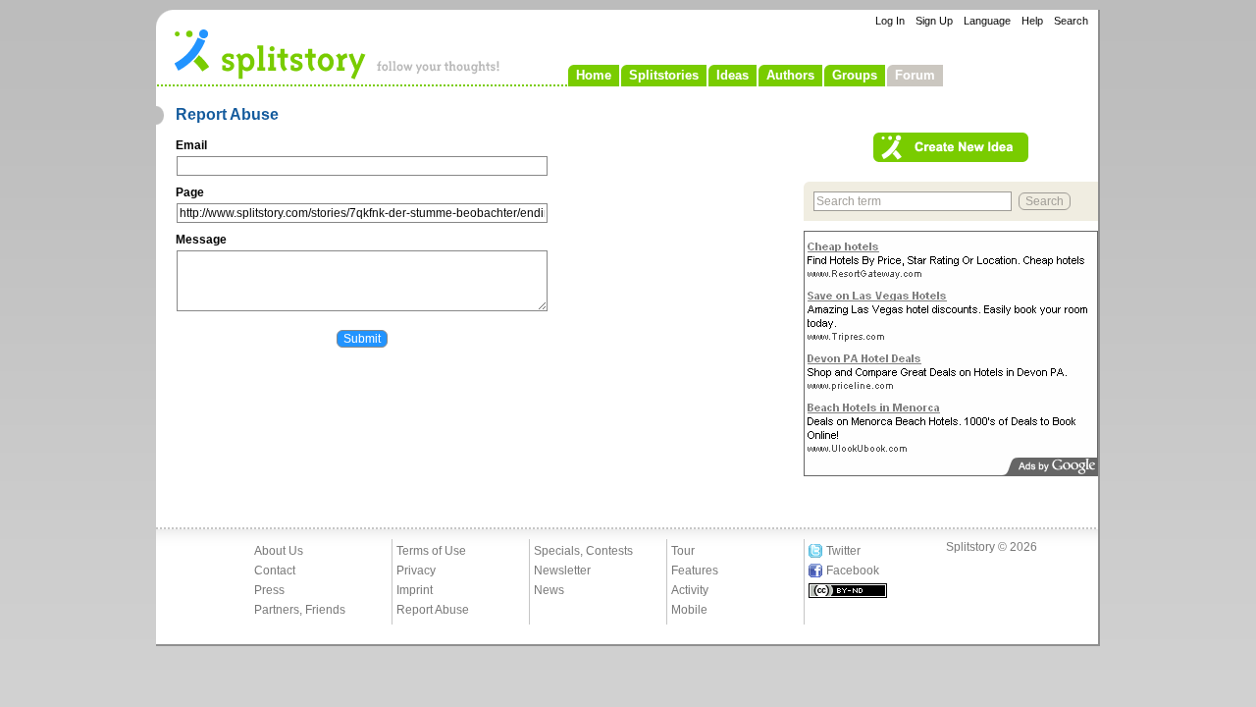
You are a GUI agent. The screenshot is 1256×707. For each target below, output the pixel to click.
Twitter (843, 551)
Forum (915, 75)
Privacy (416, 570)
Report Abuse (432, 610)
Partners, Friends (299, 610)
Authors (790, 75)
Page (190, 192)
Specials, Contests (583, 551)
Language (987, 21)
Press (269, 590)
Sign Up (934, 21)
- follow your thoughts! (337, 53)
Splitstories (664, 75)
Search (1071, 21)
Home (593, 75)
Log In (890, 21)
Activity (689, 590)
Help (1032, 21)
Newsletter (562, 570)
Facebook (852, 570)
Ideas (732, 75)
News (549, 590)
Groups (854, 75)
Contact (274, 570)
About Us (278, 551)
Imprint (414, 590)
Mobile (689, 610)
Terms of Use (431, 551)
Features (694, 570)
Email (191, 145)
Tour (683, 551)
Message (201, 239)
